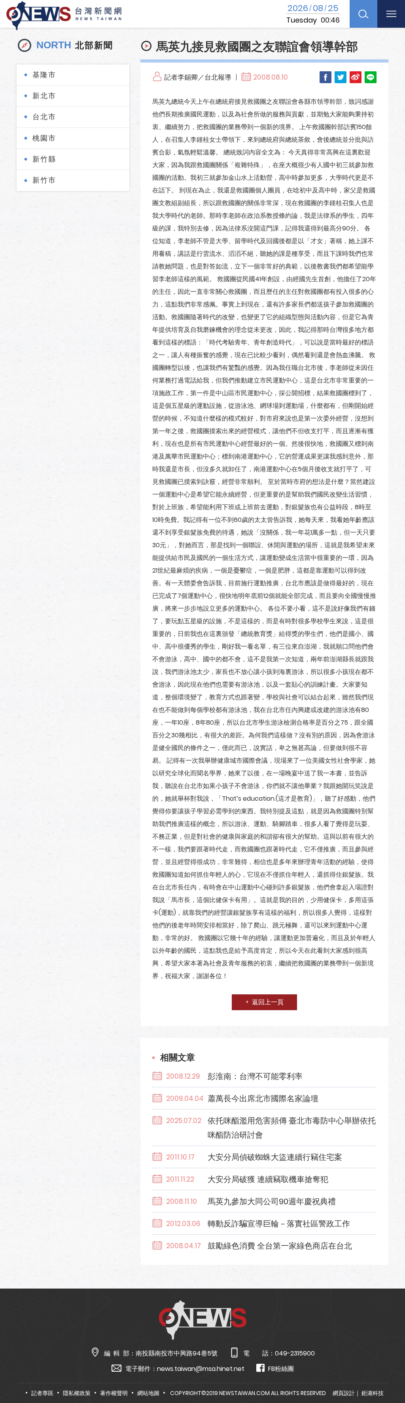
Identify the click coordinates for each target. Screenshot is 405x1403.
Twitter (340, 77)
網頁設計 (344, 1393)
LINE (371, 77)
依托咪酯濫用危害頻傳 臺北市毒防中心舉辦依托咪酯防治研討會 (292, 1127)
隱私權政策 (77, 1393)
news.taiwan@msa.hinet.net (200, 1368)
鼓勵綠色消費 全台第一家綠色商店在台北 (280, 1245)
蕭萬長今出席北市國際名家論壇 (263, 1098)
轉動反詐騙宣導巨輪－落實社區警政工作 (279, 1223)
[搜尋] (363, 14)
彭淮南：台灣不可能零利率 (255, 1076)
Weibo (355, 77)
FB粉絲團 (281, 1368)
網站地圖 (148, 1393)
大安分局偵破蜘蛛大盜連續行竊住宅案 (275, 1157)
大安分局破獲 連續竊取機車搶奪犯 (268, 1179)
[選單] (391, 14)
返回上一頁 (268, 1002)
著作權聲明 (114, 1393)
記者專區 (42, 1393)
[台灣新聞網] (64, 14)
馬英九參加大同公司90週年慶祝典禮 (272, 1201)
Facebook (325, 77)
